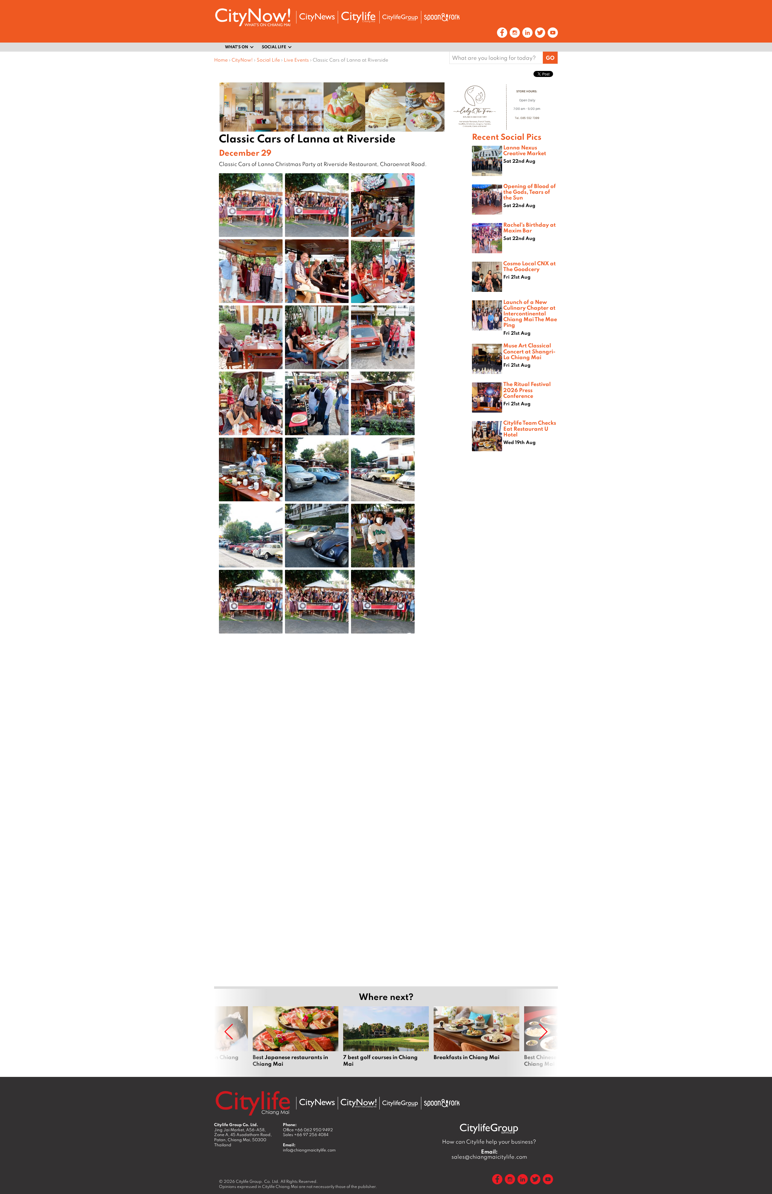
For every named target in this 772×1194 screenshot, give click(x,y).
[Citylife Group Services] (400, 17)
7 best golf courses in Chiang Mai (386, 1036)
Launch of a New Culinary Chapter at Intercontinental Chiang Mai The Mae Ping (530, 313)
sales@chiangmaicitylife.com (489, 1154)
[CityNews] (317, 17)
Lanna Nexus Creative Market (524, 150)
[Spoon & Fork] (441, 17)
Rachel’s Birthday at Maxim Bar (529, 227)
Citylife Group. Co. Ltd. (258, 1181)
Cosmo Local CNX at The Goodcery (529, 266)
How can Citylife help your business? (489, 1141)
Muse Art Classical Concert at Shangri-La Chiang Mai (529, 351)
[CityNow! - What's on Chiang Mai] (252, 17)
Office (308, 1129)
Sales (305, 1134)
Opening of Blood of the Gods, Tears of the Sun (529, 191)
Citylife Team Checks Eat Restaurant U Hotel (529, 428)
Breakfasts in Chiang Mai (476, 1036)
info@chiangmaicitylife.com (309, 1150)
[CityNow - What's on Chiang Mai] (358, 1103)
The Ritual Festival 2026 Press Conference (527, 389)
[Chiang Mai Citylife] (358, 17)
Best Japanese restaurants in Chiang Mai (295, 1036)
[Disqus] (343, 734)
